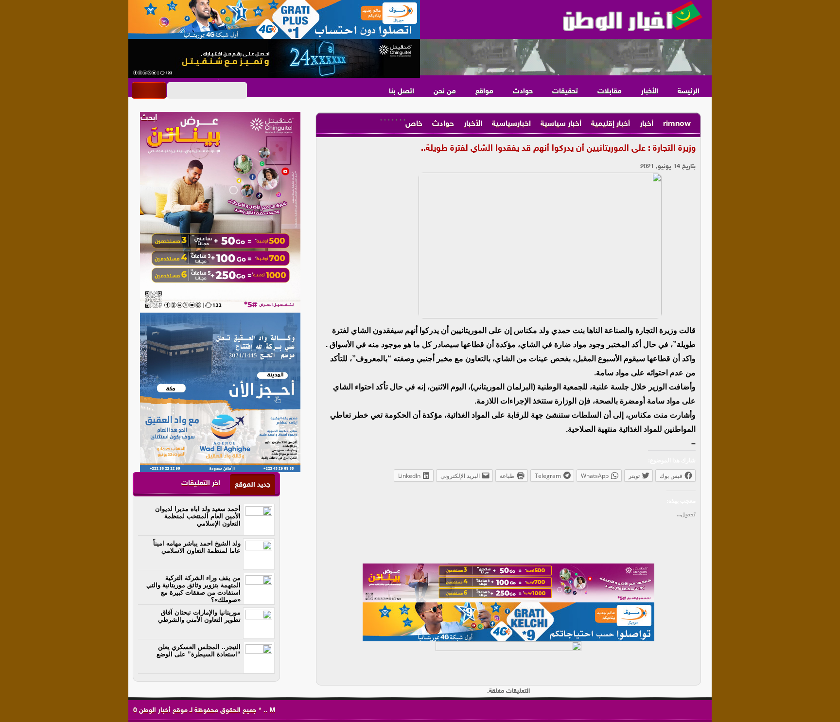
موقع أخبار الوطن (162, 710)
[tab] (252, 484)
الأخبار (649, 92)
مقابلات (609, 92)
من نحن (445, 92)
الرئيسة (689, 92)
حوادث (523, 92)
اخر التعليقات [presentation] (200, 483)
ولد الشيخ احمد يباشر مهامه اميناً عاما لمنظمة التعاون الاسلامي (197, 547)
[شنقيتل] (274, 58)
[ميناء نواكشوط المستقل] (566, 57)
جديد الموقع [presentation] (252, 485)
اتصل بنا (401, 92)
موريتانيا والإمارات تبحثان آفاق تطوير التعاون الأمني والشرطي (199, 616)
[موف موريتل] (274, 19)
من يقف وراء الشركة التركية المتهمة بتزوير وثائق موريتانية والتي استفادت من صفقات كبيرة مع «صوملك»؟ (193, 588)
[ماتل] (508, 661)
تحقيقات (565, 92)
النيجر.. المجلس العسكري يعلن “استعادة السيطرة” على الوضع (199, 650)
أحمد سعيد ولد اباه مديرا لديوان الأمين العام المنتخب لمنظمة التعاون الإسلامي (198, 516)
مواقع (484, 92)
